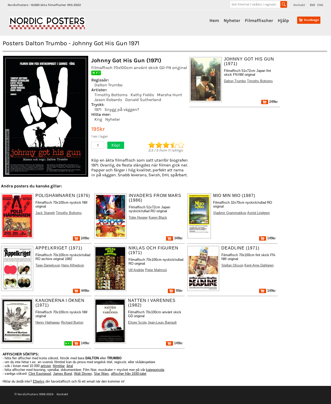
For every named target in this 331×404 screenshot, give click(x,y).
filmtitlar (58, 366)
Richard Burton (72, 322)
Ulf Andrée (136, 270)
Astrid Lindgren (258, 213)
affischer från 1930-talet (128, 374)
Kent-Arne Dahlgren (259, 265)
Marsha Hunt (169, 94)
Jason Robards (108, 99)
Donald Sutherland (143, 99)
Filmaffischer (259, 20)
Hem (214, 20)
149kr (271, 238)
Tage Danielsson (47, 265)
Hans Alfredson (72, 265)
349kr (178, 238)
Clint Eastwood (39, 374)
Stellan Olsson (232, 265)
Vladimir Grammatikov (229, 213)
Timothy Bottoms (110, 94)
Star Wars (101, 374)
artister (46, 366)
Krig (98, 119)
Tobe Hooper (138, 217)
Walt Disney (83, 374)
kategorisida (155, 370)
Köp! (115, 145)
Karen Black (158, 217)
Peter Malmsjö (156, 270)
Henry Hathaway (47, 322)
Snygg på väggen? (121, 109)
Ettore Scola (137, 322)
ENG (320, 5)
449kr (84, 291)
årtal (69, 366)
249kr (273, 102)
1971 (97, 109)
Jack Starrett (45, 213)
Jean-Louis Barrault (162, 322)
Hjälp (283, 20)
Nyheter (232, 20)
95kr (179, 291)
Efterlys (38, 381)
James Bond (62, 374)
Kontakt (299, 5)
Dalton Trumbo (108, 84)
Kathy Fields (142, 94)
